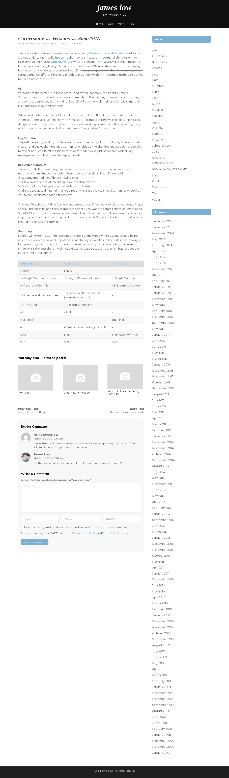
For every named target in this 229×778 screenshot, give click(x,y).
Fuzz (155, 92)
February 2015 (161, 430)
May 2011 (158, 561)
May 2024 (158, 239)
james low (114, 7)
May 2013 (158, 496)
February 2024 (162, 245)
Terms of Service (111, 533)
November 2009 (163, 627)
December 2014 (163, 442)
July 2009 (159, 651)
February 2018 (162, 311)
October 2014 (161, 454)
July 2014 (158, 472)
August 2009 (161, 645)
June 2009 (159, 657)
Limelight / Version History (169, 168)
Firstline (157, 139)
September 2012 (163, 520)
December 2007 (163, 740)
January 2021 (161, 287)
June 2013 (159, 490)
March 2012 (160, 531)
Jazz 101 (157, 97)
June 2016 (159, 346)
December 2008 (163, 693)
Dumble (157, 86)
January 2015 (161, 436)
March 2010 (160, 603)
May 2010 (158, 591)
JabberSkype (161, 145)
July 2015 (158, 400)
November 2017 (163, 316)
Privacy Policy (89, 533)
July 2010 (158, 585)
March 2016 (159, 358)
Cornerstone (98, 53)
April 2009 (159, 669)
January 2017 (161, 334)
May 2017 (158, 328)
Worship (157, 200)
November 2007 (163, 746)
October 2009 (161, 633)
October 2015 (161, 382)
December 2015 (162, 370)
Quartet (157, 109)
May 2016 (158, 352)
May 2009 (158, 663)
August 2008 (161, 711)
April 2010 (158, 597)
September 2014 (163, 460)
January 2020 (161, 293)
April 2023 (159, 251)
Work (120, 23)
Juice (155, 151)
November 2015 (162, 376)
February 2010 (162, 609)
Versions (120, 53)
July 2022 (158, 257)
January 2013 (161, 513)
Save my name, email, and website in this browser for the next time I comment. (76, 527)
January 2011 (160, 573)
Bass (155, 80)
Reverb (157, 115)
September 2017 (163, 322)
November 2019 (163, 299)
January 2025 (161, 227)
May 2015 (158, 412)
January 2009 (161, 687)
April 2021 (158, 275)
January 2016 (161, 364)
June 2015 (159, 406)
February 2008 (162, 728)
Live (110, 23)
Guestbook (159, 56)
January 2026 (161, 221)
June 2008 (159, 722)
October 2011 (161, 555)
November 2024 (163, 233)
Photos (157, 68)
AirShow (157, 127)
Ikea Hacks (159, 62)
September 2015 (163, 388)
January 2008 (161, 734)
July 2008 (159, 716)
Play (131, 23)
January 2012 (161, 537)
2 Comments (74, 43)
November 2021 (163, 269)
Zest (155, 193)
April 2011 (158, 567)
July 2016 (158, 340)
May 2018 (158, 304)
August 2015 (160, 394)
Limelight (158, 157)
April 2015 (158, 418)
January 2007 (161, 752)
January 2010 (161, 615)
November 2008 (163, 699)
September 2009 (163, 639)
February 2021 (162, 281)
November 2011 (162, 549)
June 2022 (159, 263)
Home (99, 23)
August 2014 (160, 466)
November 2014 (163, 448)
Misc (155, 175)
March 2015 (159, 424)
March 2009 (160, 675)
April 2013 (158, 502)
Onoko (156, 181)
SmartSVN (58, 61)
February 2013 (162, 507)
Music (156, 104)
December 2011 (162, 543)
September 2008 (164, 705)
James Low (27, 43)
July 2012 (158, 525)
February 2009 (162, 681)
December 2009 (163, 621)
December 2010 (163, 579)
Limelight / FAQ (162, 162)
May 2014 (158, 478)
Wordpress (159, 187)
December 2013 (163, 484)
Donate (157, 133)
